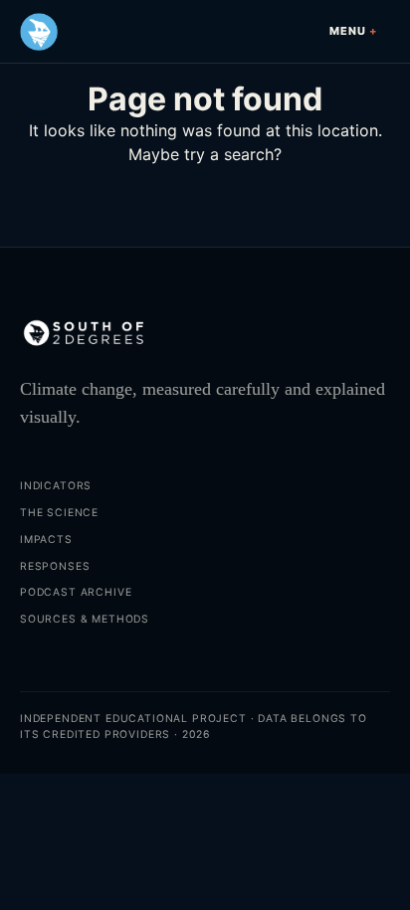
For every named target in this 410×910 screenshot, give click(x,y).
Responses (55, 566)
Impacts (46, 539)
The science (59, 512)
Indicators (56, 485)
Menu (347, 31)
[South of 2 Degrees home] (39, 32)
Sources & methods (84, 619)
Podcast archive (75, 592)
